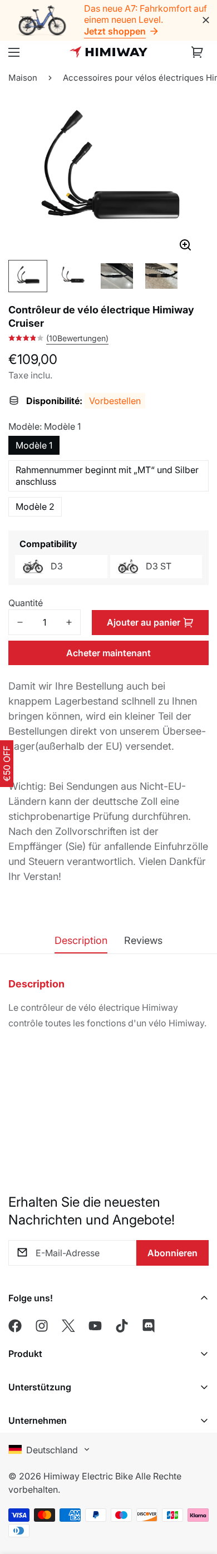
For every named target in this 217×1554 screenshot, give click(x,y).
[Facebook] (15, 1325)
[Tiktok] (122, 1325)
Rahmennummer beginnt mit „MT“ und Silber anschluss (107, 475)
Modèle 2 (35, 506)
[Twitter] (68, 1325)
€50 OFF (6, 763)
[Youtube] (95, 1325)
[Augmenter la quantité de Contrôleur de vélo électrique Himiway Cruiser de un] (69, 622)
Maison (22, 77)
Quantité (25, 602)
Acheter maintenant (108, 652)
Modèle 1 (34, 445)
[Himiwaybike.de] (108, 52)
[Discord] (148, 1325)
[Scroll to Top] (197, 1476)
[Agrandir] (185, 245)
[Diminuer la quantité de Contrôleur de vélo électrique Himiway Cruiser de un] (20, 622)
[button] (197, 52)
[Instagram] (41, 1325)
